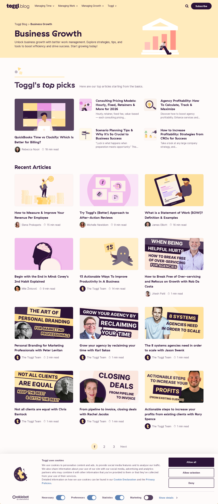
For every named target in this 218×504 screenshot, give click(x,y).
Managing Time (43, 5)
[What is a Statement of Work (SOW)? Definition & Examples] (174, 190)
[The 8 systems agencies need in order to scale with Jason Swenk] (174, 323)
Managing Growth (91, 5)
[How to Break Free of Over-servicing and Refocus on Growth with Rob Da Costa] (174, 254)
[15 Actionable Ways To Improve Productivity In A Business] (109, 254)
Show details (166, 497)
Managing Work (66, 5)
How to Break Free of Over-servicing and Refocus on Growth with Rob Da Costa (172, 281)
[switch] (91, 497)
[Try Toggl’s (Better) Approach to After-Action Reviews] (109, 190)
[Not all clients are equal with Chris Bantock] (44, 387)
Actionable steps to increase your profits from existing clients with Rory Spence (173, 414)
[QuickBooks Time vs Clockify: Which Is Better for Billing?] (44, 115)
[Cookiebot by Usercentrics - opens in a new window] (21, 497)
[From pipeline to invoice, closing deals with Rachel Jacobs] (109, 387)
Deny (191, 483)
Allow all (191, 462)
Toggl (111, 5)
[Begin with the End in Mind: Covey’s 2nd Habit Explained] (44, 254)
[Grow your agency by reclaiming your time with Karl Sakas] (109, 323)
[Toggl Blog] (18, 6)
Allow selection (191, 472)
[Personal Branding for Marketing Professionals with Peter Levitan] (44, 323)
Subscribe (201, 6)
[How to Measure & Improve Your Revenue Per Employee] (44, 190)
